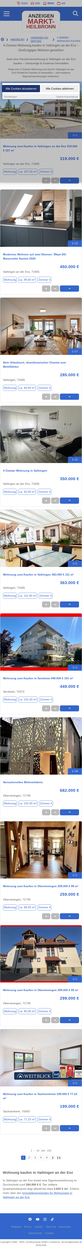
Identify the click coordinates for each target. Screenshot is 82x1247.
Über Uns (51, 1226)
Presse (28, 1226)
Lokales (38, 1226)
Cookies (49, 1233)
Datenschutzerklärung (67, 97)
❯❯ (59, 1157)
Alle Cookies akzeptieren (21, 88)
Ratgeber (16, 1226)
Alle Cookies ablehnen (60, 88)
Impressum (65, 1226)
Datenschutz (35, 1233)
